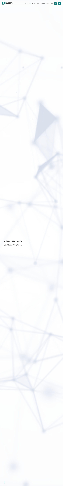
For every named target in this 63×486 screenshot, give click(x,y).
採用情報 (52, 3)
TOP (25, 3)
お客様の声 (43, 3)
